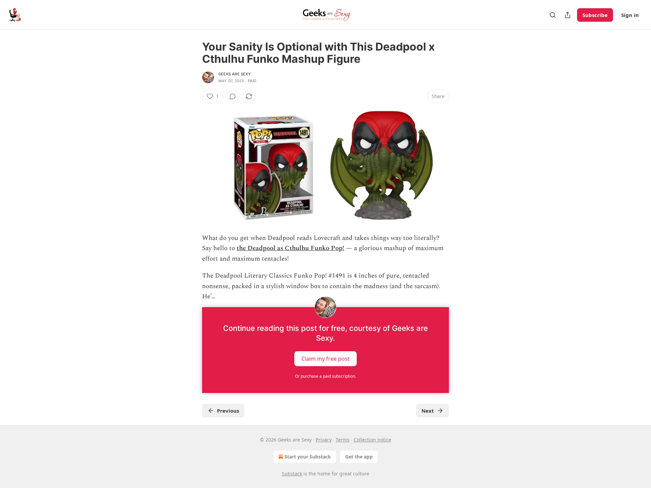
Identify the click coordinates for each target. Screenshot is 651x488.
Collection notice (372, 439)
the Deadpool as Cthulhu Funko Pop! (290, 248)
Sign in (630, 15)
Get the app (359, 456)
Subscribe (595, 15)
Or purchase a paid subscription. (325, 376)
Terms (343, 439)
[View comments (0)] (232, 96)
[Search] (552, 15)
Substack (292, 473)
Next (427, 410)
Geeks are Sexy (234, 74)
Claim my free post (325, 358)
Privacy (324, 439)
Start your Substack (307, 456)
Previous (228, 410)
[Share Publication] (567, 15)
